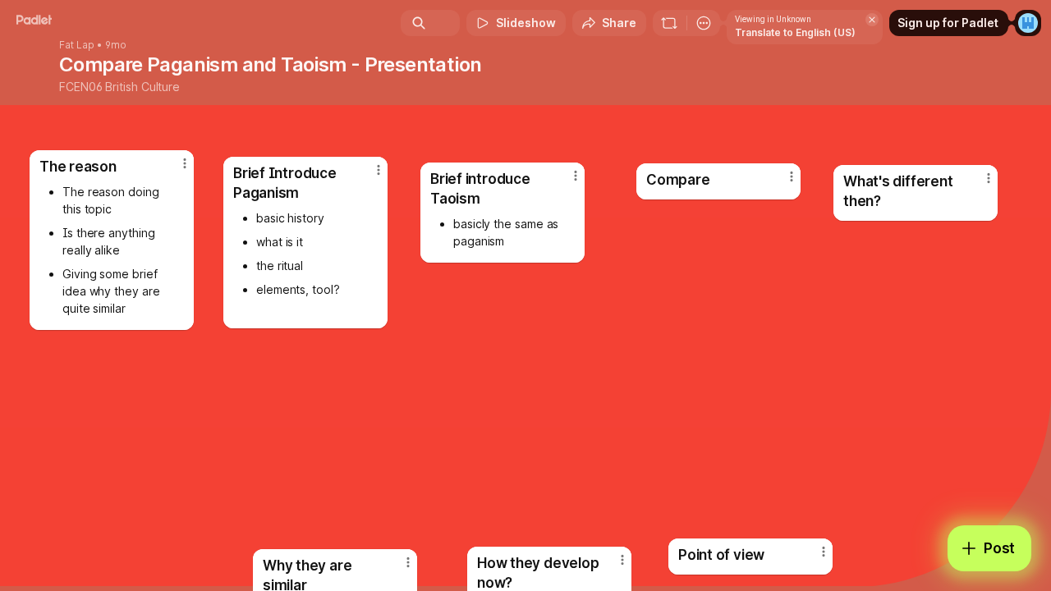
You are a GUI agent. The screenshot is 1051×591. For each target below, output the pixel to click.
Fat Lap (76, 45)
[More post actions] (824, 551)
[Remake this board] (669, 23)
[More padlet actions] (703, 23)
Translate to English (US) (795, 32)
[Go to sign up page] (1028, 23)
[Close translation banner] (872, 19)
